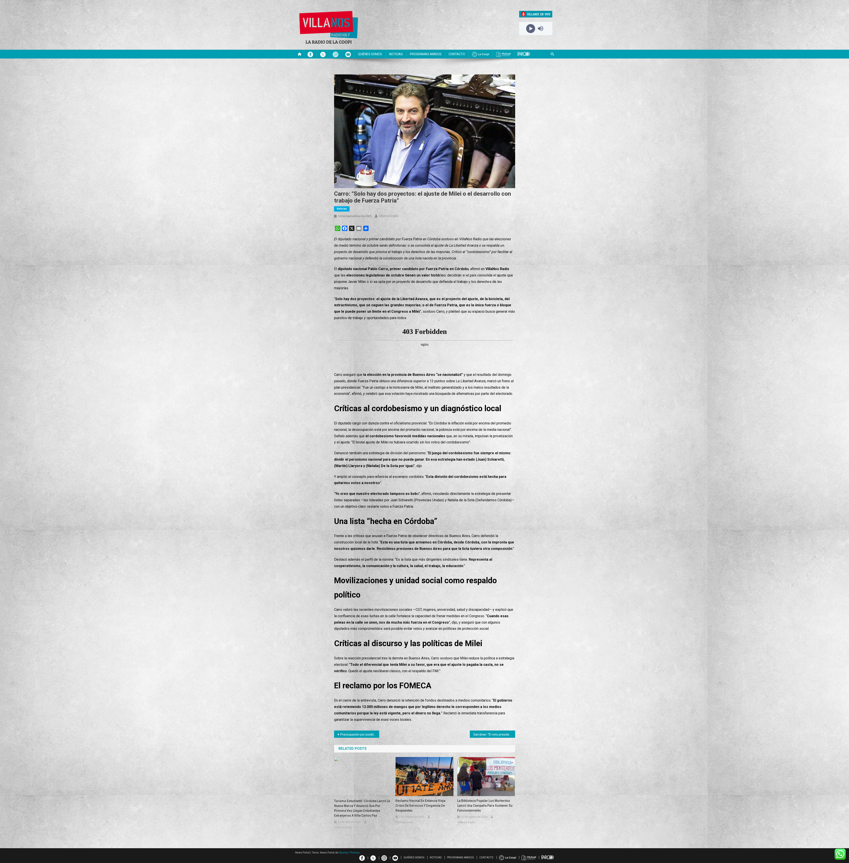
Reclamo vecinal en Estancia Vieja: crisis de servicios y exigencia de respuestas (421, 805)
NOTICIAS (396, 54)
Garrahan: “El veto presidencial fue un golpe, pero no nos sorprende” (494, 734)
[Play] (530, 28)
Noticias (342, 208)
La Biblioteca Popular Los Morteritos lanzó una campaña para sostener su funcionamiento (484, 805)
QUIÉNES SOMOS (370, 54)
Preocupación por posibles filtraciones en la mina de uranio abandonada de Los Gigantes (359, 734)
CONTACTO (457, 54)
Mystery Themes (349, 852)
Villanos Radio (389, 216)
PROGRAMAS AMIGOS (426, 54)
